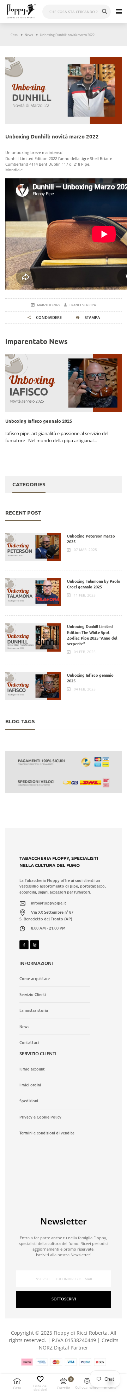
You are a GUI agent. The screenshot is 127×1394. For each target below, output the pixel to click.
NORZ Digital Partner (63, 1347)
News (24, 1027)
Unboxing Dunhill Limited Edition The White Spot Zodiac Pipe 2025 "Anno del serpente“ (92, 634)
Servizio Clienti (32, 994)
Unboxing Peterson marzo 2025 (91, 538)
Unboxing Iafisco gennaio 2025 (90, 677)
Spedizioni (28, 1101)
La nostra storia (33, 1010)
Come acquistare (34, 978)
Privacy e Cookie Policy (40, 1117)
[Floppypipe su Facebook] (24, 944)
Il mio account (32, 1069)
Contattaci (29, 1042)
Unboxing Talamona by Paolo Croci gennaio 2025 (93, 583)
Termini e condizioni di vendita (46, 1133)
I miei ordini (30, 1085)
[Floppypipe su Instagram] (34, 944)
